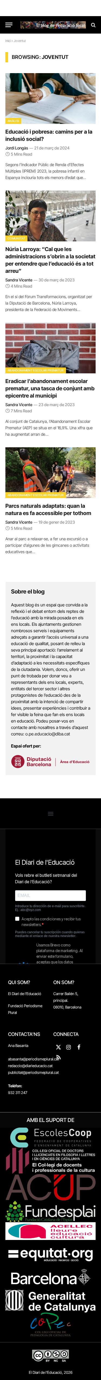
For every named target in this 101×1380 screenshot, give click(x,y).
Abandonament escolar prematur (36, 370)
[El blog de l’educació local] (53, 25)
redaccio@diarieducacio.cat (30, 1065)
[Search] (93, 25)
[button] (50, 813)
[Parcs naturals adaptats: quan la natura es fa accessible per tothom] (50, 472)
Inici (8, 41)
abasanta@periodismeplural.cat (33, 1059)
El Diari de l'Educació (24, 993)
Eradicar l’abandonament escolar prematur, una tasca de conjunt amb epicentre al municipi (50, 388)
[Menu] (8, 25)
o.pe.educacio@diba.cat (47, 734)
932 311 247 (17, 1092)
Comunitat (16, 238)
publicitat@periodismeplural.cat (33, 1072)
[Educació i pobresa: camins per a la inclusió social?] (50, 98)
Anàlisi (13, 121)
